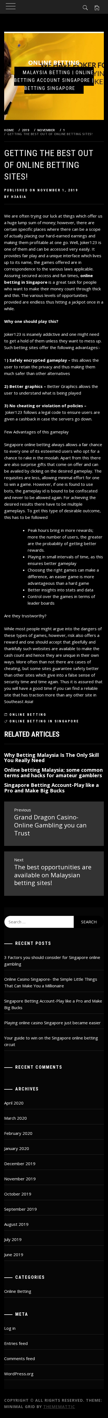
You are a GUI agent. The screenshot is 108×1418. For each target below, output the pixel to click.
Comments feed (19, 1358)
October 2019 (17, 1194)
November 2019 (20, 1178)
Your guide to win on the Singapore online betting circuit (51, 1041)
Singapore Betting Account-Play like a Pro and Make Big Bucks (51, 788)
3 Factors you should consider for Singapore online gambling (52, 961)
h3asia (19, 197)
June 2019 (13, 1254)
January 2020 (16, 1148)
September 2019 (20, 1209)
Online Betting (54, 62)
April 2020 (14, 1103)
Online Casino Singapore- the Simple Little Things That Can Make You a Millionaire (50, 982)
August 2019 (16, 1224)
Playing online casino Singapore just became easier (52, 1022)
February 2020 (18, 1133)
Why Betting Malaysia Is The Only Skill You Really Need (51, 758)
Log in (10, 1328)
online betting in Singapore (44, 721)
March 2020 (15, 1118)
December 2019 (19, 1163)
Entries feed (16, 1343)
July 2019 (13, 1239)
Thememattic (59, 1406)
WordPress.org (19, 1373)
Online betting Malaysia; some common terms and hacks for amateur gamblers (53, 772)
